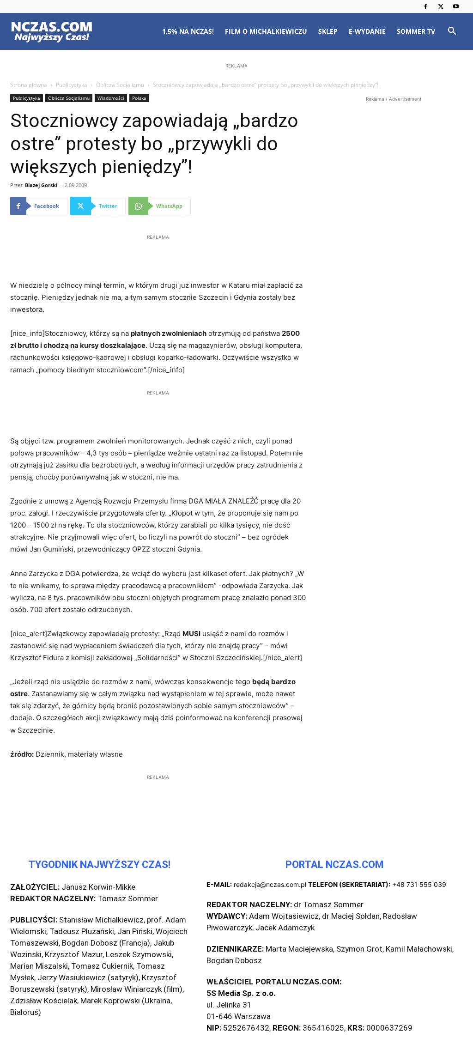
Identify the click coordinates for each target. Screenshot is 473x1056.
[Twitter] (441, 6)
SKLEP (328, 31)
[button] (452, 32)
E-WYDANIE (367, 31)
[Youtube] (456, 6)
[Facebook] (425, 6)
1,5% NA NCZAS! (188, 31)
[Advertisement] (236, 130)
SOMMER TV (416, 31)
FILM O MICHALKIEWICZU (266, 31)
